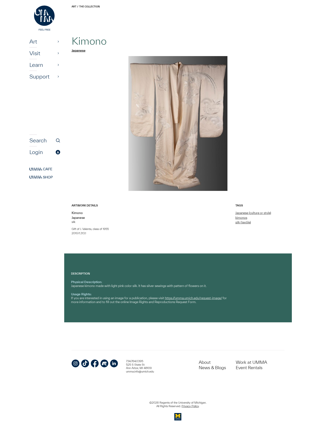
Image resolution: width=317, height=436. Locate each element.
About (205, 362)
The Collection (89, 6)
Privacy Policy (190, 406)
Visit (34, 53)
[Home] (44, 18)
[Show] (58, 41)
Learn (36, 65)
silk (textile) (243, 222)
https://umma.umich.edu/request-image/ (193, 298)
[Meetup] (104, 363)
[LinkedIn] (114, 363)
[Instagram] (75, 363)
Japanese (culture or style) (253, 213)
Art (33, 41)
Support (39, 76)
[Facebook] (95, 363)
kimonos (241, 217)
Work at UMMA (251, 362)
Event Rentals (249, 367)
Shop (41, 177)
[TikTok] (85, 363)
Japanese (78, 50)
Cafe (40, 169)
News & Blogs (212, 367)
